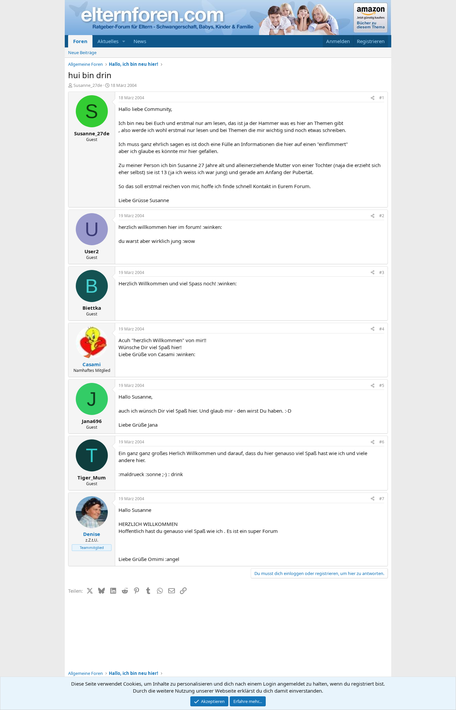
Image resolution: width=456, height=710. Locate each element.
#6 (381, 442)
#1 (381, 98)
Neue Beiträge (82, 52)
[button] (124, 41)
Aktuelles (108, 41)
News (140, 41)
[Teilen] (372, 98)
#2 (381, 216)
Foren (80, 41)
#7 (381, 499)
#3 (381, 272)
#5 (381, 385)
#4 (381, 329)
